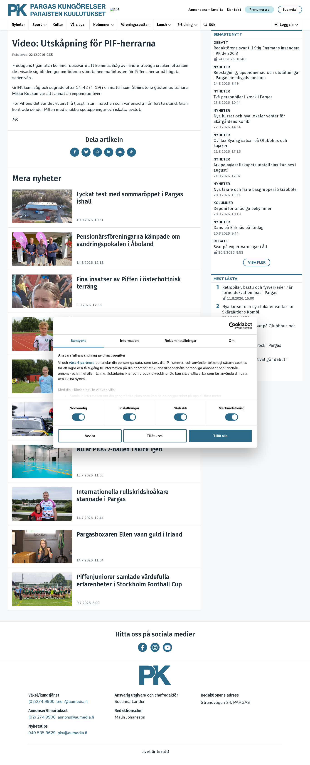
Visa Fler (257, 262)
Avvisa (90, 436)
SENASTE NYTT (228, 34)
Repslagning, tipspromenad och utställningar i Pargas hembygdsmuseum (257, 78)
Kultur (58, 24)
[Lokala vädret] (112, 9)
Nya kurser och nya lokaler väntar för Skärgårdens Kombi (258, 312)
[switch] (129, 417)
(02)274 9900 (41, 701)
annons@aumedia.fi (76, 717)
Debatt (221, 43)
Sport (37, 24)
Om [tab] (231, 340)
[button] (286, 24)
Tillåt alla (220, 436)
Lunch (162, 24)
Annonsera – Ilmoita (205, 9)
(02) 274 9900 (42, 717)
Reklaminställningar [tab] (181, 340)
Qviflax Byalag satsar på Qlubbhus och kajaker (259, 331)
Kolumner (101, 24)
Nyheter (18, 24)
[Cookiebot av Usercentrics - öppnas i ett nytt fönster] (232, 325)
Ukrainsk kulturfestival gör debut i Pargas (254, 365)
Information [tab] (129, 340)
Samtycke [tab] (78, 340)
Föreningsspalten (135, 24)
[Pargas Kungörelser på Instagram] (155, 647)
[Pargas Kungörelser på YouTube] (167, 647)
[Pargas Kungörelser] (155, 673)
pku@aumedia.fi (72, 733)
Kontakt (234, 9)
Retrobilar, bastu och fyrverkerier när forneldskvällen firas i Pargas (257, 293)
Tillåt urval (155, 436)
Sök (212, 24)
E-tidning (185, 24)
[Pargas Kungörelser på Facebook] (142, 647)
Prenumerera (259, 9)
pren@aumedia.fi (72, 701)
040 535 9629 (42, 733)
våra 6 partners (82, 362)
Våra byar (78, 24)
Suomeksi (290, 9)
